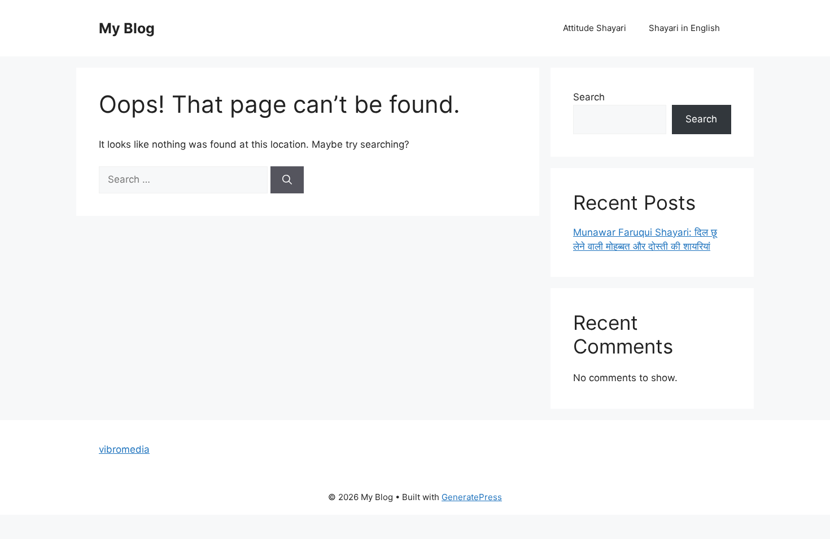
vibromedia (124, 449)
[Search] (287, 179)
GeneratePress (472, 497)
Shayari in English (684, 28)
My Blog (127, 28)
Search (589, 97)
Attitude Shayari (594, 28)
